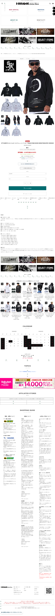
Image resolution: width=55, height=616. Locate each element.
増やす (30, 183)
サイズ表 (28, 58)
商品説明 (21, 58)
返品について (16, 588)
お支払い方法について (17, 590)
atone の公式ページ (44, 524)
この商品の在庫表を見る (27, 168)
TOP (1, 53)
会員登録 (35, 588)
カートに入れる (28, 188)
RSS (24, 588)
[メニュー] (2, 3)
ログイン (35, 590)
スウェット (14, 53)
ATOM (25, 590)
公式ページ (43, 492)
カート (33, 58)
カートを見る (36, 592)
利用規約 (42, 498)
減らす (25, 183)
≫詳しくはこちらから (24, 498)
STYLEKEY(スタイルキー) (7, 53)
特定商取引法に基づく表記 (18, 592)
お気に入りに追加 (28, 193)
